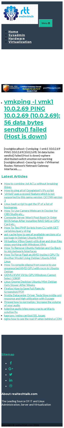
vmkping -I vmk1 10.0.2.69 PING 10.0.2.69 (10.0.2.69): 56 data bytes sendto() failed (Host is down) (32, 119)
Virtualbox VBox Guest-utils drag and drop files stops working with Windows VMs (33, 242)
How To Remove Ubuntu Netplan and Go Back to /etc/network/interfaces (32, 249)
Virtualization (20, 42)
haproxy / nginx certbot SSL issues (24, 315)
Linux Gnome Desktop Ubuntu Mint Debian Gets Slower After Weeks (30, 283)
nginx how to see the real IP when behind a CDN (33, 318)
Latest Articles (14, 176)
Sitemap (7, 354)
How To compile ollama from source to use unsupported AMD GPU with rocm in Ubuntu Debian (31, 268)
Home (13, 31)
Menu (45, 23)
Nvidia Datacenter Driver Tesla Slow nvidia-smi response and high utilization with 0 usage (33, 296)
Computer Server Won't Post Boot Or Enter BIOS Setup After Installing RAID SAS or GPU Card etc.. (31, 221)
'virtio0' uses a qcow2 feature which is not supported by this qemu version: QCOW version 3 (33, 197)
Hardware (17, 38)
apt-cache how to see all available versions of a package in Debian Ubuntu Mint (32, 236)
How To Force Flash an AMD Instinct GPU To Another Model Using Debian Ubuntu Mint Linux (31, 258)
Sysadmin (17, 35)
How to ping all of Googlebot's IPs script (29, 190)
